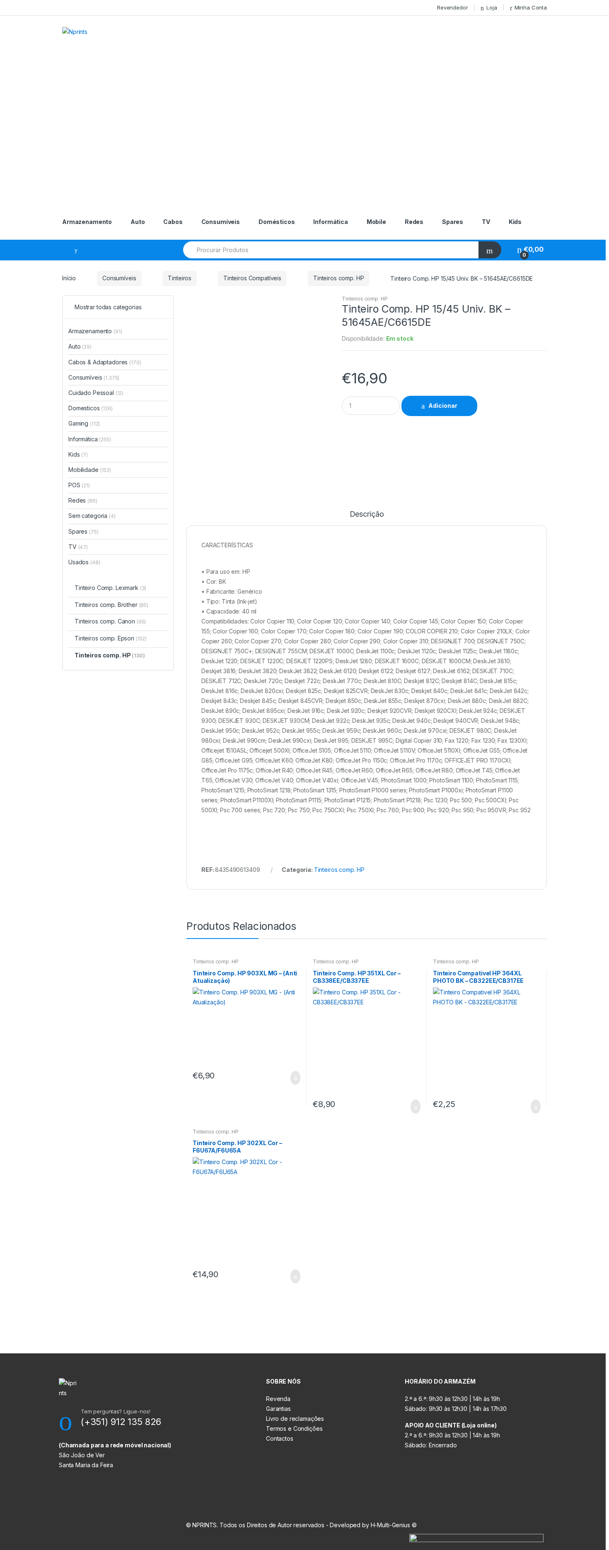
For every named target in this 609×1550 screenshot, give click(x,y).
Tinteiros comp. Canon (110, 621)
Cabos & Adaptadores (104, 362)
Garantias (278, 1408)
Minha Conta (531, 7)
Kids (515, 221)
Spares (452, 221)
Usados (84, 562)
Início (69, 278)
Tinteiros (179, 278)
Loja (491, 7)
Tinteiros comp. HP (338, 278)
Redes (414, 221)
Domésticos (277, 221)
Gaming (84, 423)
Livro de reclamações (295, 1418)
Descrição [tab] (367, 514)
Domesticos (90, 408)
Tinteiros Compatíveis (252, 278)
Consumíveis (220, 221)
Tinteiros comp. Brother (111, 604)
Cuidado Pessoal (95, 392)
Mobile (376, 221)
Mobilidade (89, 469)
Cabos (172, 221)
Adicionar (442, 405)
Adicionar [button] (292, 1078)
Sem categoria (92, 515)
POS (79, 485)
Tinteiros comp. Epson (111, 638)
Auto (137, 221)
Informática (330, 221)
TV (486, 221)
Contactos (279, 1438)
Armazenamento (87, 221)
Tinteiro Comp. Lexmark (110, 587)
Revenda (278, 1398)
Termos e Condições (294, 1428)
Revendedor (452, 7)
